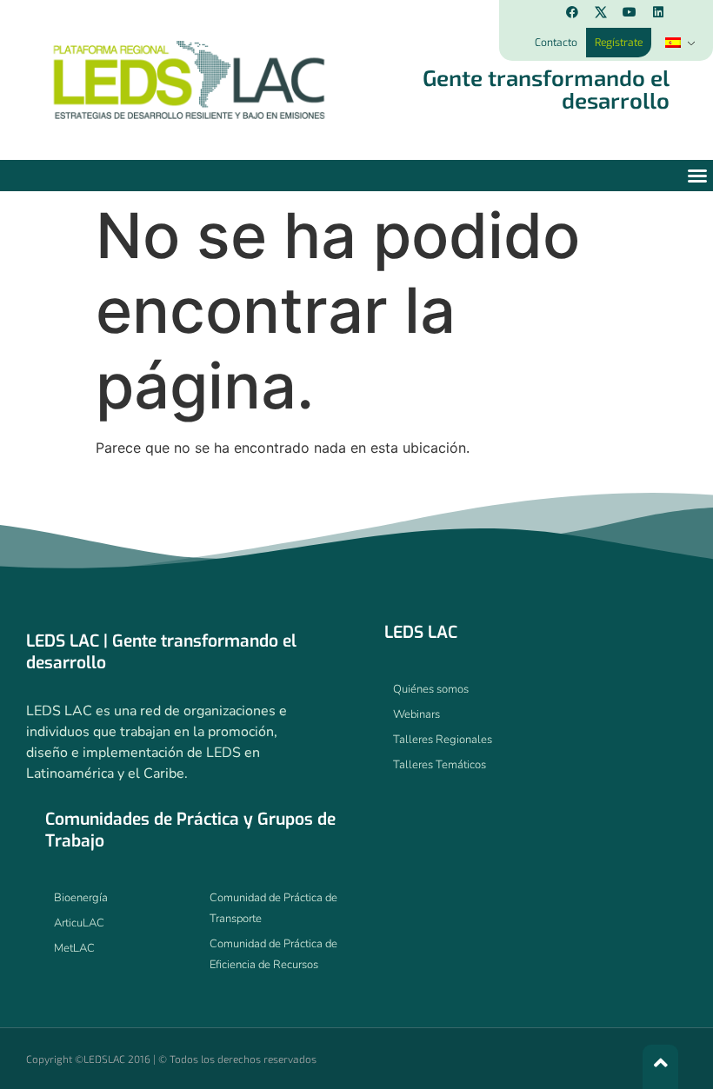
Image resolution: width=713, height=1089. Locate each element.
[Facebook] (572, 12)
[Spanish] (679, 42)
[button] (697, 175)
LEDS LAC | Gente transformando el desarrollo (161, 652)
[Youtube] (629, 12)
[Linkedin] (658, 12)
